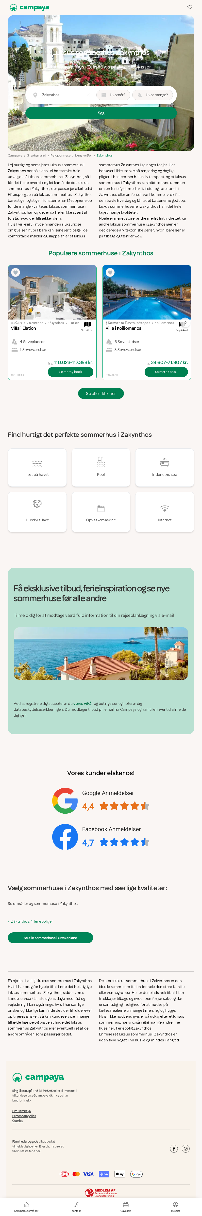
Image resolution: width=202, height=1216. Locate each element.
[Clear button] (88, 95)
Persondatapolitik (24, 1116)
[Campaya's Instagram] (186, 1149)
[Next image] (185, 322)
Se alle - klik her (101, 393)
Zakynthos (105, 155)
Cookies (17, 1121)
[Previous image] (17, 322)
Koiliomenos (164, 323)
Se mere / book (70, 372)
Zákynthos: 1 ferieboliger (32, 921)
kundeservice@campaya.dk (33, 1096)
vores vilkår (83, 703)
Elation (73, 323)
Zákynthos (56, 323)
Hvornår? (117, 94)
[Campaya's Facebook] (174, 1149)
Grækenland (36, 155)
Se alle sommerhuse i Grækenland (50, 937)
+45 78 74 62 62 (43, 1091)
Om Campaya (21, 1111)
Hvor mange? (157, 94)
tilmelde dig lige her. (25, 1146)
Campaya (15, 155)
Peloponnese (60, 155)
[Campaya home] (28, 7)
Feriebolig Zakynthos (134, 1028)
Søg (101, 113)
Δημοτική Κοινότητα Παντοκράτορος (121, 323)
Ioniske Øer (83, 155)
